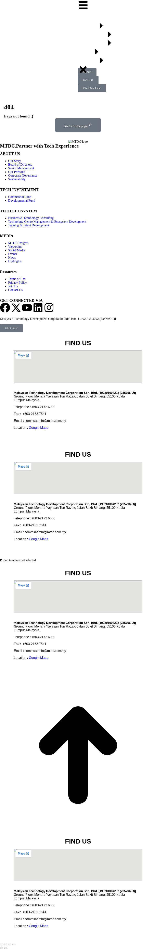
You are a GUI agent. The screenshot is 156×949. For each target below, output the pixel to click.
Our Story (14, 161)
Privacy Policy (17, 282)
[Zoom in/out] (13, 944)
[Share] (5, 944)
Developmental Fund (21, 200)
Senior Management (21, 168)
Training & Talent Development (28, 225)
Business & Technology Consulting (31, 218)
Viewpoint (15, 246)
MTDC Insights (18, 243)
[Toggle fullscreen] (9, 944)
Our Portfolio (16, 172)
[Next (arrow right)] (5, 948)
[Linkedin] (38, 308)
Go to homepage (75, 126)
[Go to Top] (78, 832)
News (12, 257)
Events (12, 254)
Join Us (13, 286)
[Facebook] (5, 308)
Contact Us (15, 290)
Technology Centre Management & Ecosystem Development (47, 221)
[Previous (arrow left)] (1, 948)
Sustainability (16, 179)
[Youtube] (27, 308)
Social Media (16, 250)
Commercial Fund (19, 197)
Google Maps (38, 427)
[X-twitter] (16, 308)
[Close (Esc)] (1, 944)
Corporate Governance (22, 175)
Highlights (15, 261)
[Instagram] (49, 308)
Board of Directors (20, 164)
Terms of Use (16, 279)
